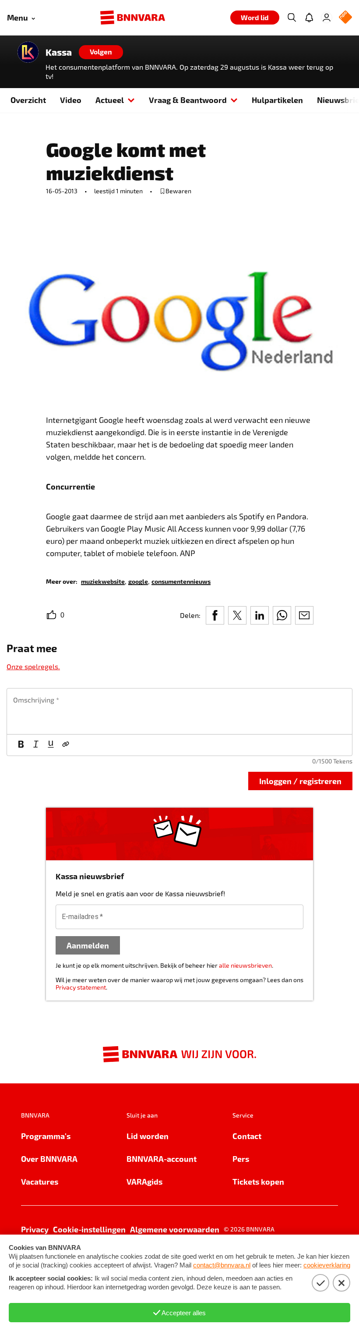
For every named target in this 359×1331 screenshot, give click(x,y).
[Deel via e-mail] (304, 615)
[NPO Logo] (345, 18)
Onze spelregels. (33, 666)
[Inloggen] (326, 17)
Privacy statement (81, 987)
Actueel (109, 99)
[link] (103, 581)
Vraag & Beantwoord (188, 99)
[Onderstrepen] (51, 745)
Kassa (59, 52)
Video (70, 99)
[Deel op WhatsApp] (282, 615)
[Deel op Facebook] (215, 615)
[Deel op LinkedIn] (259, 615)
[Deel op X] (237, 615)
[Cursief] (36, 745)
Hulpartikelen (277, 99)
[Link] (66, 745)
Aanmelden (88, 945)
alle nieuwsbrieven (245, 965)
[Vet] (21, 745)
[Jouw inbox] (309, 17)
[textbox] (179, 711)
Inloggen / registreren (300, 780)
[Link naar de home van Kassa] (28, 52)
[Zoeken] (291, 17)
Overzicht (28, 99)
